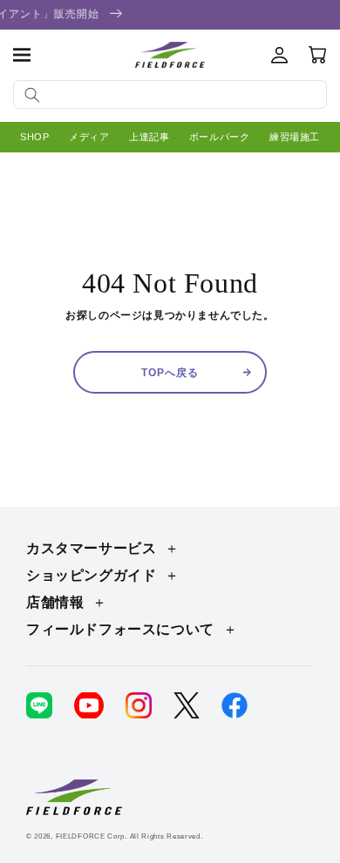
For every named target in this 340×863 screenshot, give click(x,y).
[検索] (32, 95)
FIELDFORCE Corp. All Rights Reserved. (129, 836)
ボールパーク (219, 136)
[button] (22, 55)
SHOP (34, 136)
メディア (89, 136)
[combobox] (170, 94)
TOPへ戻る (170, 373)
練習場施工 (294, 136)
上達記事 (149, 136)
